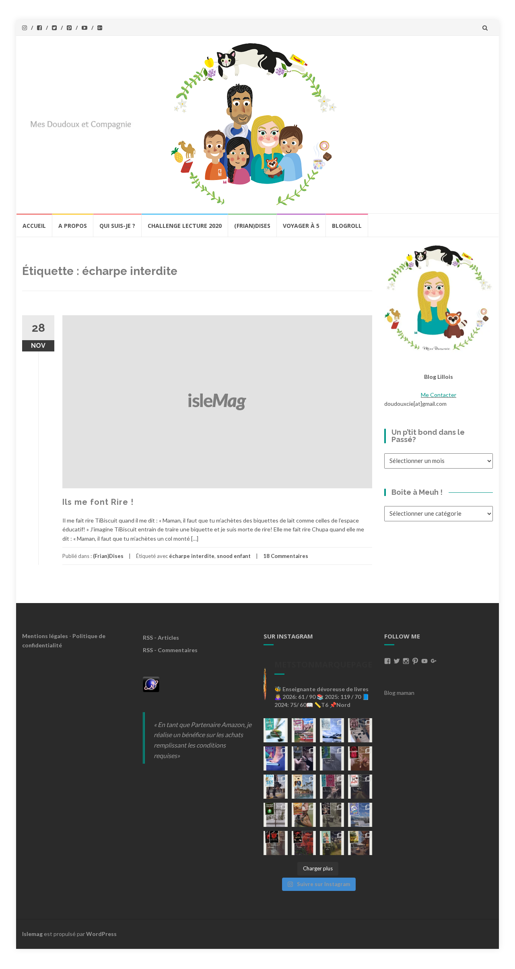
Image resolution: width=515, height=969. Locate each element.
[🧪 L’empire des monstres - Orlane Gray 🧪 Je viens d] (276, 843)
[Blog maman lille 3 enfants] (438, 297)
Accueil (34, 225)
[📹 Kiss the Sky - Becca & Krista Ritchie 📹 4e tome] (276, 787)
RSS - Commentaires (170, 650)
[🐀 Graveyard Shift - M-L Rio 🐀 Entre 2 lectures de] (332, 815)
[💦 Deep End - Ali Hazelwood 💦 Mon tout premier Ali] (276, 758)
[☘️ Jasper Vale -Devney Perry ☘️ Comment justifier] (360, 843)
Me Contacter (438, 394)
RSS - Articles (161, 637)
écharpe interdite (191, 556)
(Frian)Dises (252, 225)
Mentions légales (45, 635)
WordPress (101, 933)
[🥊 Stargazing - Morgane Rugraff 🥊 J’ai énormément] (360, 758)
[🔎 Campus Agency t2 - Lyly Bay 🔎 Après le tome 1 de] (304, 787)
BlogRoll (347, 225)
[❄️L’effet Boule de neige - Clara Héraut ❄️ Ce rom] (360, 815)
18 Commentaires (285, 556)
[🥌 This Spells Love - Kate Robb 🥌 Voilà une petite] (276, 730)
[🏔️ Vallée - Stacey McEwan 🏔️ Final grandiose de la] (332, 758)
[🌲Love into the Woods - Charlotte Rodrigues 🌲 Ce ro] (332, 730)
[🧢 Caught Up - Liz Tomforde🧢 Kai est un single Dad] (304, 815)
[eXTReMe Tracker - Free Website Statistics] (151, 683)
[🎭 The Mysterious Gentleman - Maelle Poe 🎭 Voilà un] (304, 758)
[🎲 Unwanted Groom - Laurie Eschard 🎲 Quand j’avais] (304, 730)
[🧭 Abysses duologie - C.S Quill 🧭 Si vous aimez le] (332, 787)
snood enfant (234, 556)
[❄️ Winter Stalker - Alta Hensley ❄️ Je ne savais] (276, 815)
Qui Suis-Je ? (117, 225)
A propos (72, 225)
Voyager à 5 (301, 225)
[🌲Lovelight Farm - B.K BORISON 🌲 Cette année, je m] (332, 843)
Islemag (32, 933)
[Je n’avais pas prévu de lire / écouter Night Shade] (360, 730)
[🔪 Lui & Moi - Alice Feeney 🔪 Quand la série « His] (360, 787)
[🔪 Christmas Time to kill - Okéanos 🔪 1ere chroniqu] (304, 843)
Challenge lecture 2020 (185, 225)
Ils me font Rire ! (98, 502)
